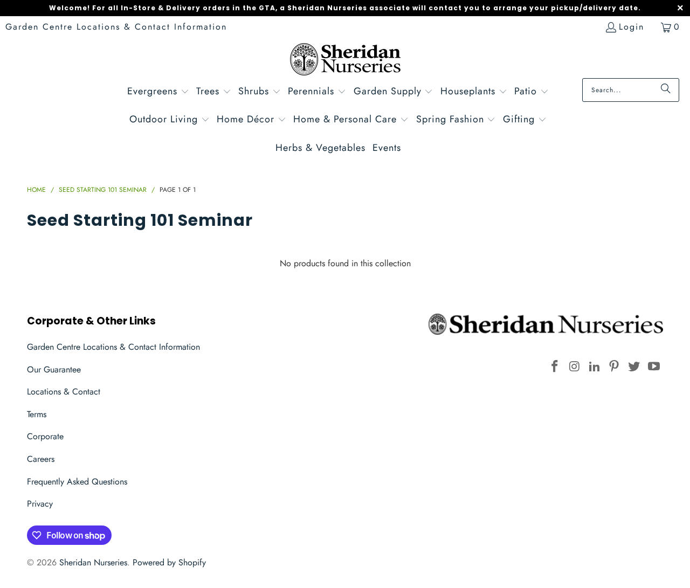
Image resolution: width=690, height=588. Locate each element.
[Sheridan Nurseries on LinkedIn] (594, 366)
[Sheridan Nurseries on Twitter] (634, 366)
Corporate (45, 436)
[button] (158, 92)
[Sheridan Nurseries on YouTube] (654, 366)
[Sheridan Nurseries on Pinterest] (614, 366)
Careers (40, 459)
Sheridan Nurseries (93, 562)
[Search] (665, 90)
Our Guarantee (54, 369)
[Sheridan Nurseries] (345, 60)
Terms (36, 414)
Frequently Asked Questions (77, 481)
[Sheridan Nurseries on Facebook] (555, 366)
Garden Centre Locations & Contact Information (116, 26)
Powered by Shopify (169, 562)
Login (631, 26)
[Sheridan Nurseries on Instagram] (575, 366)
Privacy (40, 503)
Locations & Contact (63, 391)
